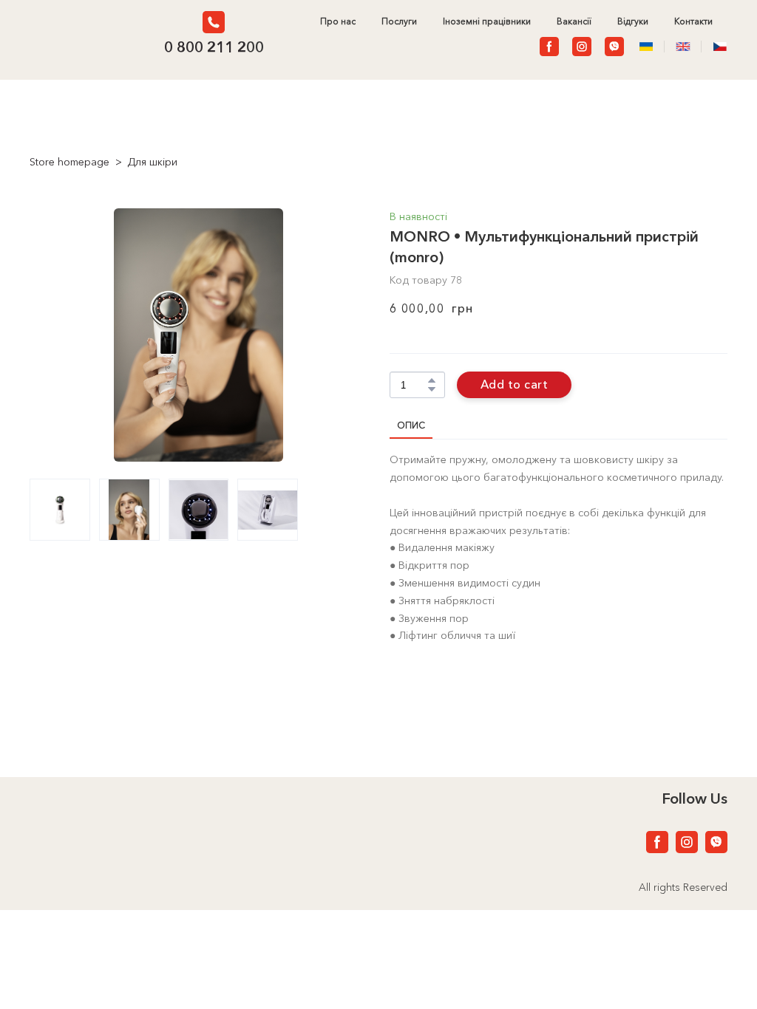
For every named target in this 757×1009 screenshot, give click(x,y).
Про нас (338, 21)
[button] (214, 22)
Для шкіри (152, 162)
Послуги (399, 21)
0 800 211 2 (205, 47)
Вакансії (574, 21)
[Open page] (683, 46)
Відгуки (632, 21)
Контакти (693, 21)
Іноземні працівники (487, 21)
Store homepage (69, 162)
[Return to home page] (83, 35)
